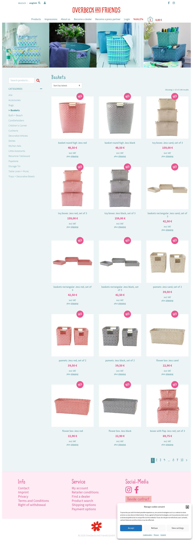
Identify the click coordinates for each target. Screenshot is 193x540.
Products (36, 19)
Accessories (14, 100)
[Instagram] (173, 2)
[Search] (38, 80)
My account (80, 488)
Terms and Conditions (33, 501)
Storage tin (14, 166)
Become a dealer (83, 19)
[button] (187, 506)
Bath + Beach (15, 115)
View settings (178, 528)
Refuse (154, 528)
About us (65, 19)
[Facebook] (169, 2)
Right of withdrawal (32, 505)
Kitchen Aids (14, 145)
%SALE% (138, 19)
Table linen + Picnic (18, 171)
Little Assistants (16, 151)
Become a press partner (107, 19)
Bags (11, 105)
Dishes (11, 140)
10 (182, 460)
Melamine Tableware (19, 156)
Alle (10, 95)
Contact (23, 488)
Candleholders (16, 120)
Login (127, 19)
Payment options (84, 509)
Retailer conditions (85, 492)
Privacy (156, 535)
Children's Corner (17, 125)
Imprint (163, 535)
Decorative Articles (18, 135)
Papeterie (13, 161)
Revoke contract (138, 499)
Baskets (15, 110)
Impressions (51, 19)
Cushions (13, 130)
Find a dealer (81, 496)
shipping (74, 156)
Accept (131, 528)
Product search (82, 501)
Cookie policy (147, 535)
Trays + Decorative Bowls (21, 176)
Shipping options (84, 505)
